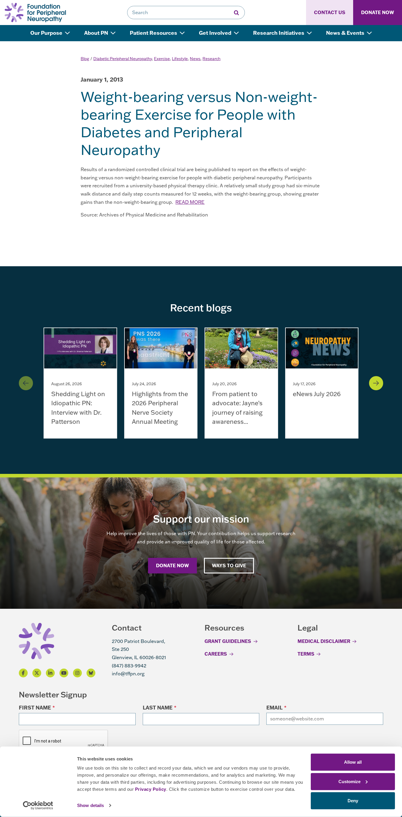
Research (211, 58)
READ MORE (190, 202)
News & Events (346, 32)
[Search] (236, 12)
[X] (36, 673)
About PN (96, 32)
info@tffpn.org (128, 674)
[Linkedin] (50, 673)
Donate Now (377, 12)
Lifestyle (180, 58)
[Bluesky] (91, 673)
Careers (216, 654)
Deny (353, 800)
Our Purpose (47, 32)
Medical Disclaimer (324, 641)
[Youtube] (63, 673)
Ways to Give (229, 565)
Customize (349, 781)
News (195, 58)
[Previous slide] (26, 383)
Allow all (353, 762)
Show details (90, 805)
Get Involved (215, 32)
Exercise (162, 58)
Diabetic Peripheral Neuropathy (122, 58)
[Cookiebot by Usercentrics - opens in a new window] (38, 805)
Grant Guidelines (228, 641)
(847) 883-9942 (129, 666)
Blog (85, 58)
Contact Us (329, 12)
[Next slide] (376, 383)
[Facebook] (23, 673)
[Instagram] (77, 673)
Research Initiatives (279, 32)
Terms (306, 654)
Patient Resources (154, 32)
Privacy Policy (150, 789)
